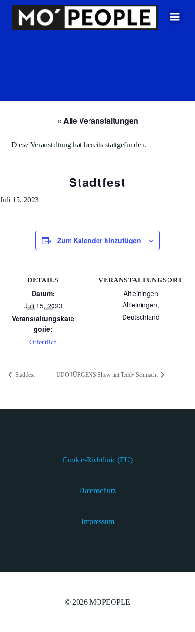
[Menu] (175, 17)
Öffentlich (43, 342)
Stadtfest (24, 374)
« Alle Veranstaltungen (97, 120)
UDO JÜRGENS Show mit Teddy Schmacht (107, 374)
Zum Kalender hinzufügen (99, 240)
